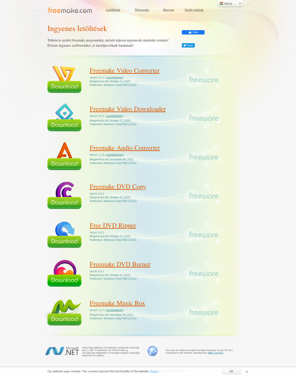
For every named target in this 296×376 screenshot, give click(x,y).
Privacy (154, 371)
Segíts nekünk (194, 9)
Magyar (228, 3)
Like (195, 32)
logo (70, 10)
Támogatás (142, 9)
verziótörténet (114, 77)
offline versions (215, 352)
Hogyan (168, 9)
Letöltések (113, 9)
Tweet (189, 45)
